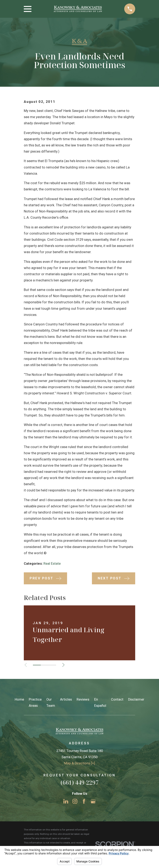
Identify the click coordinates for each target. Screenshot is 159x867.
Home (19, 699)
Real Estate (52, 564)
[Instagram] (74, 801)
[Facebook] (84, 801)
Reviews (83, 699)
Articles (66, 699)
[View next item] (63, 665)
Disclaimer (136, 699)
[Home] (78, 9)
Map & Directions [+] (79, 763)
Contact (117, 699)
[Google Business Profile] (93, 801)
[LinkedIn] (65, 801)
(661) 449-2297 (79, 782)
